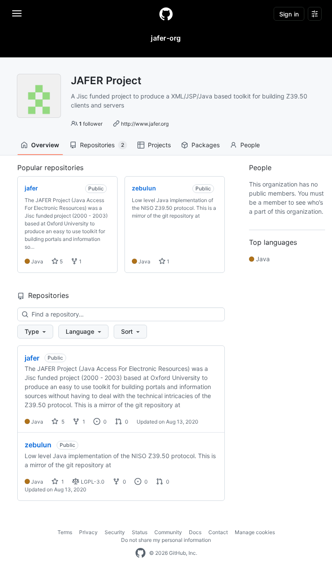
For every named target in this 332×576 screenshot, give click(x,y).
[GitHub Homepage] (140, 553)
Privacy (88, 532)
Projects (159, 145)
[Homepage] (166, 14)
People (250, 145)
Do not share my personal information (166, 540)
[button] (35, 332)
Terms (64, 532)
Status (139, 532)
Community (168, 532)
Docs (195, 532)
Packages (206, 145)
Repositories (102, 145)
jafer (32, 358)
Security (115, 532)
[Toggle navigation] (16, 13)
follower (90, 123)
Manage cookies (255, 532)
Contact (218, 532)
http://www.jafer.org (145, 123)
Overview (45, 145)
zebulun (38, 444)
